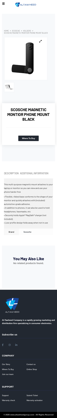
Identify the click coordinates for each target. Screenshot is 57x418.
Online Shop (32, 369)
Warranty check (8, 400)
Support (5, 395)
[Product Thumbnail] (40, 41)
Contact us (31, 364)
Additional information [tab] (34, 173)
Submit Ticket (32, 395)
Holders (27, 31)
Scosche (16, 31)
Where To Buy (8, 369)
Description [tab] (11, 173)
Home (6, 31)
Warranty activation (35, 400)
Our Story (6, 364)
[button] (3, 3)
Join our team (8, 374)
